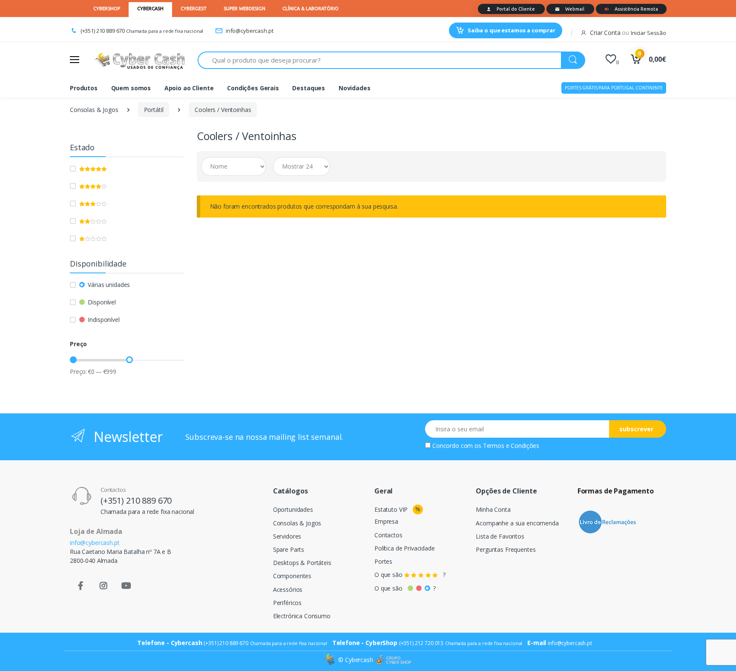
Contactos (388, 535)
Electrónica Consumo (302, 616)
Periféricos (287, 603)
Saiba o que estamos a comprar (511, 30)
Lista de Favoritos (500, 536)
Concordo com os (485, 446)
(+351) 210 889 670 (102, 30)
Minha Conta (493, 509)
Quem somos (131, 88)
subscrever (636, 429)
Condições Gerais (253, 88)
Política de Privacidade (404, 548)
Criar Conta (605, 33)
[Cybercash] (330, 659)
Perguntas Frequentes (505, 549)
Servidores (287, 536)
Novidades (355, 88)
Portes (383, 561)
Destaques (308, 88)
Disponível (102, 302)
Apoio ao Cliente (189, 88)
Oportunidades (293, 509)
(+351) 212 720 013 (421, 643)
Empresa (386, 521)
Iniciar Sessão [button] (648, 33)
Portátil (154, 110)
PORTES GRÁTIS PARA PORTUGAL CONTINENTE (614, 88)
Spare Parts (288, 549)
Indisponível (103, 319)
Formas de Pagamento (616, 491)
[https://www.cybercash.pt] (139, 60)
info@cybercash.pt (249, 30)
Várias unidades (109, 285)
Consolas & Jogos (94, 110)
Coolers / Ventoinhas (223, 110)
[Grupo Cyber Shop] (393, 660)
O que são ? (410, 575)
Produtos (84, 88)
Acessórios (288, 589)
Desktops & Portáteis (302, 563)
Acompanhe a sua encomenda (517, 523)
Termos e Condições (511, 446)
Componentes (292, 576)
